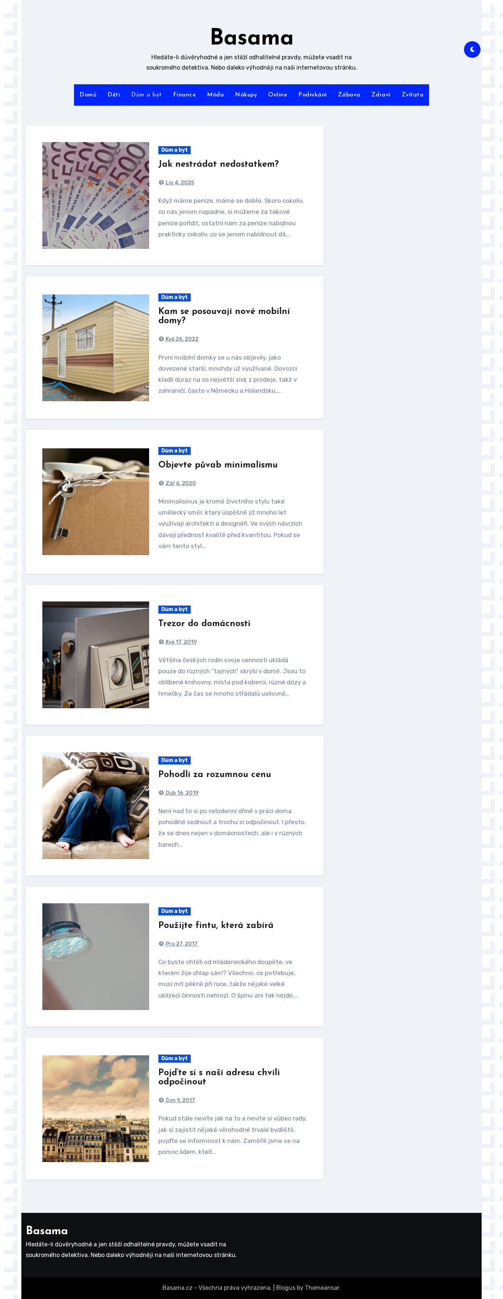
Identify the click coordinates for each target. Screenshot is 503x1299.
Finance (184, 95)
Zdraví (381, 95)
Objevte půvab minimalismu (218, 465)
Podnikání (312, 95)
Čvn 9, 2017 (180, 1100)
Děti (114, 95)
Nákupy (246, 95)
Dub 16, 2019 (181, 793)
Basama (252, 39)
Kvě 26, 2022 (181, 339)
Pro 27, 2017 (181, 944)
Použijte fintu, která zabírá (216, 925)
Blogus (285, 1287)
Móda (215, 95)
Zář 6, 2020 (180, 483)
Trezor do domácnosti (204, 624)
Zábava (349, 95)
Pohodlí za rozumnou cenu (214, 774)
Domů (88, 95)
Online (277, 95)
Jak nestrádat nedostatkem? (218, 164)
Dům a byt (146, 95)
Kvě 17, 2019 (181, 642)
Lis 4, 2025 (179, 183)
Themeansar (322, 1287)
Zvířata (413, 95)
